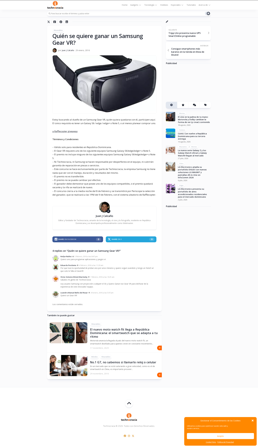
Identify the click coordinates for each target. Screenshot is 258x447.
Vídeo (181, 163)
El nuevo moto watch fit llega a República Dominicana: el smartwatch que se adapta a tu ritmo (124, 332)
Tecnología (149, 4)
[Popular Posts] (182, 105)
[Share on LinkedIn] (67, 22)
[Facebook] (125, 436)
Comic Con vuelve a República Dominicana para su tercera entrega (192, 136)
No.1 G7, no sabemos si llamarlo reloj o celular (123, 362)
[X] (133, 436)
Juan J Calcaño (68, 50)
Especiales (176, 4)
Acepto (220, 436)
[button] (252, 420)
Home (125, 4)
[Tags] (205, 105)
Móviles (94, 357)
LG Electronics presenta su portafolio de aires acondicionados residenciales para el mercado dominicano (192, 193)
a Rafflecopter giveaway (65, 131)
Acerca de (203, 4)
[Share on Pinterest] (61, 22)
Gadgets (134, 4)
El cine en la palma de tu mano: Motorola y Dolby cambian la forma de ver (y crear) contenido (194, 119)
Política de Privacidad (225, 442)
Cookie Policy (211, 442)
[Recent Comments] (194, 105)
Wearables (58, 30)
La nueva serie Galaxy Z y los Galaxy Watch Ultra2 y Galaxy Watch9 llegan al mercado (192, 153)
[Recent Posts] (171, 105)
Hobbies (164, 4)
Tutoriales (191, 4)
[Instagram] (129, 436)
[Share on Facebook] (55, 22)
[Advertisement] (186, 84)
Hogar (181, 185)
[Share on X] (49, 22)
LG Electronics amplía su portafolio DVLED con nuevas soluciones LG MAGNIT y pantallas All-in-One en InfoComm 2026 (192, 172)
